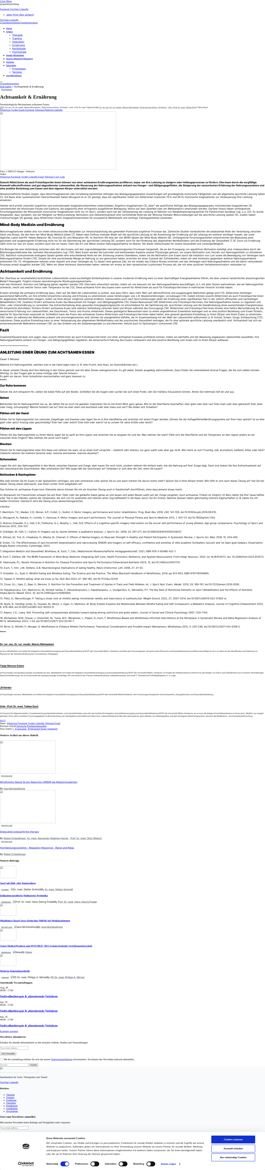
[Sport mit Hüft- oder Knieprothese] (8, 877)
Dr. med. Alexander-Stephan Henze (47, 838)
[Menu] (1, 81)
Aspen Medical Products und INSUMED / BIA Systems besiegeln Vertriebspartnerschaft (46, 946)
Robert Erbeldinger (15, 838)
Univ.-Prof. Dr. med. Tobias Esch (182, 107)
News (28, 952)
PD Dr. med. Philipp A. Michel (67, 977)
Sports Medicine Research (19, 58)
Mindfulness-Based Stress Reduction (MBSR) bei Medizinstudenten (38, 782)
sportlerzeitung (13, 75)
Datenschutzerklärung (61, 1059)
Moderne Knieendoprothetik (15, 971)
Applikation (12, 1108)
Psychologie (19, 52)
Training (17, 38)
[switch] (94, 1163)
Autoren (10, 62)
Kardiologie (19, 48)
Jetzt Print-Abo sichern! (20, 14)
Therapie (17, 35)
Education (11, 65)
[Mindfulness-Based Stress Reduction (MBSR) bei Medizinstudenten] (8, 914)
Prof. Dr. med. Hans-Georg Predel (77, 901)
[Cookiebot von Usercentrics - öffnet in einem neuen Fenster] (26, 1164)
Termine (17, 72)
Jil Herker (162, 107)
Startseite (5, 86)
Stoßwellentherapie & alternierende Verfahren (29, 996)
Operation (18, 41)
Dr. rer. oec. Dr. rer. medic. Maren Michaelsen (119, 107)
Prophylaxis (19, 68)
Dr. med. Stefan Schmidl (59, 889)
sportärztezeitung (14, 788)
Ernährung (18, 45)
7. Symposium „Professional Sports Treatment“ (35, 729)
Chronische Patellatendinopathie (31, 726)
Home (9, 28)
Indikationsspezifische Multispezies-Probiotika (24, 895)
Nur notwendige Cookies (233, 1157)
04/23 (3, 720)
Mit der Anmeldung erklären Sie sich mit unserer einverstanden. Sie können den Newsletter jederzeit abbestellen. (68, 1059)
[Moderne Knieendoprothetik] (8, 965)
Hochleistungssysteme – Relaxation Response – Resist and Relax (37, 847)
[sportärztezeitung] (19, 22)
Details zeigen (168, 1164)
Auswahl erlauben (233, 1148)
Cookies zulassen (233, 1139)
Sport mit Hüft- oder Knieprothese (18, 883)
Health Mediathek (15, 55)
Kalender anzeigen (9, 1031)
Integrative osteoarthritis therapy (19, 831)
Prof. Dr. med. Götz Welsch (86, 838)
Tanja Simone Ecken (148, 107)
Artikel (9, 31)
